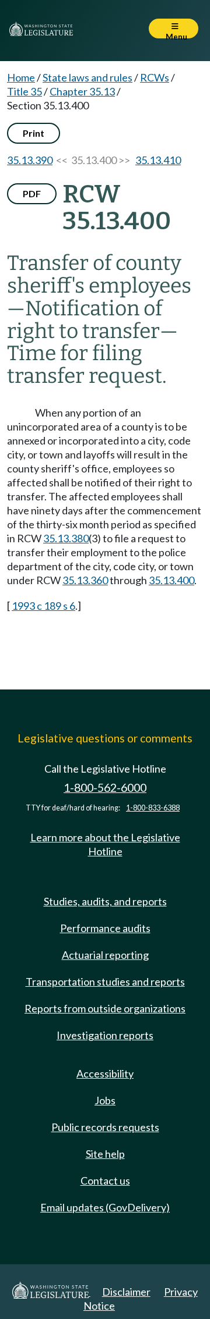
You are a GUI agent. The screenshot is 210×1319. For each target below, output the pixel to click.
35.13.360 (85, 580)
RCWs (154, 77)
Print (33, 132)
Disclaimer (126, 1291)
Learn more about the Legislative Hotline (105, 844)
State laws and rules (87, 77)
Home (21, 77)
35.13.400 (171, 580)
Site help (105, 1153)
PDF (32, 193)
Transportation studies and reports (105, 981)
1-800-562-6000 (105, 787)
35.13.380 (66, 538)
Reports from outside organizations (105, 1008)
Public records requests (105, 1127)
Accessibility (105, 1073)
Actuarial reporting (105, 954)
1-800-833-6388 (153, 808)
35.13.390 (29, 160)
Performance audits (105, 928)
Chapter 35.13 (82, 91)
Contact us (105, 1180)
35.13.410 (158, 160)
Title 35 (24, 91)
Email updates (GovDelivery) (105, 1207)
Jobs (105, 1100)
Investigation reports (105, 1035)
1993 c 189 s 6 (43, 605)
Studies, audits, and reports (105, 901)
